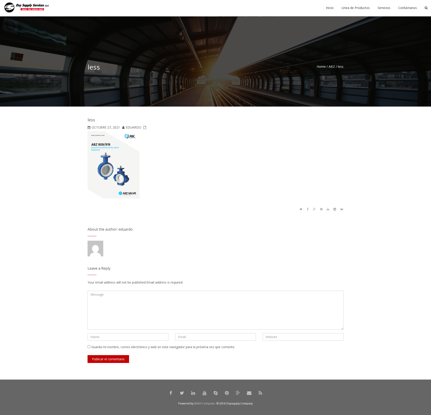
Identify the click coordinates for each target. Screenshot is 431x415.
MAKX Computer (204, 403)
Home (321, 66)
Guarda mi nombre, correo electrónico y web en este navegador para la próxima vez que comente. (163, 347)
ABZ (332, 66)
